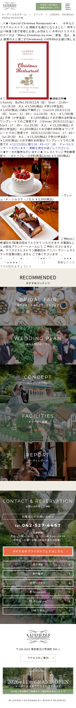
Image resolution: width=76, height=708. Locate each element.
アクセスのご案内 (38, 658)
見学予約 (38, 564)
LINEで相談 (38, 610)
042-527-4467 (38, 525)
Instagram (40, 601)
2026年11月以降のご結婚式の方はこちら (48, 6)
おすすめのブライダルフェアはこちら (38, 551)
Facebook (39, 591)
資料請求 (38, 573)
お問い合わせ (38, 582)
